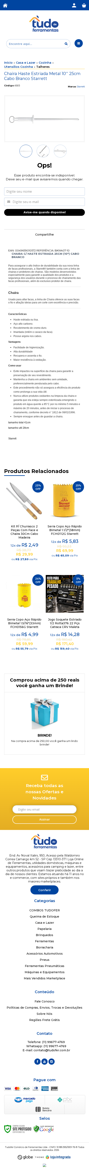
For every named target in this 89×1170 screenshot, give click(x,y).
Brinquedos (44, 935)
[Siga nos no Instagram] (51, 1061)
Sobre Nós (44, 1014)
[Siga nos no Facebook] (37, 1061)
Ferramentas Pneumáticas (44, 966)
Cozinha (45, 63)
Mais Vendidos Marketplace (44, 978)
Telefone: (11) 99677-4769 (45, 1042)
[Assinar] (44, 820)
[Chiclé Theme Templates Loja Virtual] (31, 1157)
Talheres (43, 67)
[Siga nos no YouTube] (44, 1061)
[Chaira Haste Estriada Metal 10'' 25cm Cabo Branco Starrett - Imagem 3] (60, 151)
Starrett (81, 86)
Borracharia (44, 947)
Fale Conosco (45, 1001)
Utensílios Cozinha (18, 67)
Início (8, 63)
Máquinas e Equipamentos (45, 972)
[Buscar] (66, 43)
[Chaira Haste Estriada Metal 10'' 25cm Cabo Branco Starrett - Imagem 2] (43, 151)
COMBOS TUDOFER (44, 910)
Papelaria (44, 929)
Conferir (44, 890)
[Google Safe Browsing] (43, 1128)
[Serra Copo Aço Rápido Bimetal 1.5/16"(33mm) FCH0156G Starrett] (24, 617)
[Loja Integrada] (58, 1157)
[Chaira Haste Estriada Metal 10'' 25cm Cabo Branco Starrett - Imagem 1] (25, 151)
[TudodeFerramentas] (44, 23)
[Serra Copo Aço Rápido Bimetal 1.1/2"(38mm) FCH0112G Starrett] (65, 524)
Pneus (44, 960)
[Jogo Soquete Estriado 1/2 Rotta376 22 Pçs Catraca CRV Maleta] (65, 617)
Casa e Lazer (25, 63)
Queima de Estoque (44, 916)
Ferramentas (44, 941)
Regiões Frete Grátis (44, 1020)
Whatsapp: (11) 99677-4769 (45, 1046)
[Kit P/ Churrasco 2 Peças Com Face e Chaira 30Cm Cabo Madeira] (24, 524)
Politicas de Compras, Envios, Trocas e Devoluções (44, 1007)
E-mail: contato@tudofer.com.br (46, 1050)
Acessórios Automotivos (44, 953)
